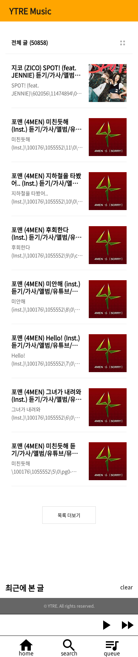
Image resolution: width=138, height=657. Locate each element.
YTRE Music (30, 11)
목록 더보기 (69, 515)
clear (126, 587)
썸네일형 (123, 43)
